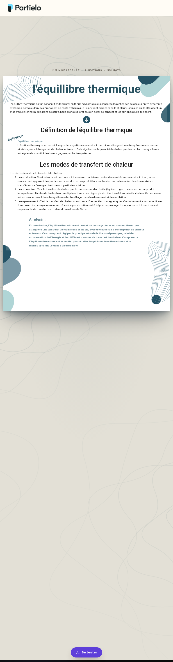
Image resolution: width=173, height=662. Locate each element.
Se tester (89, 652)
